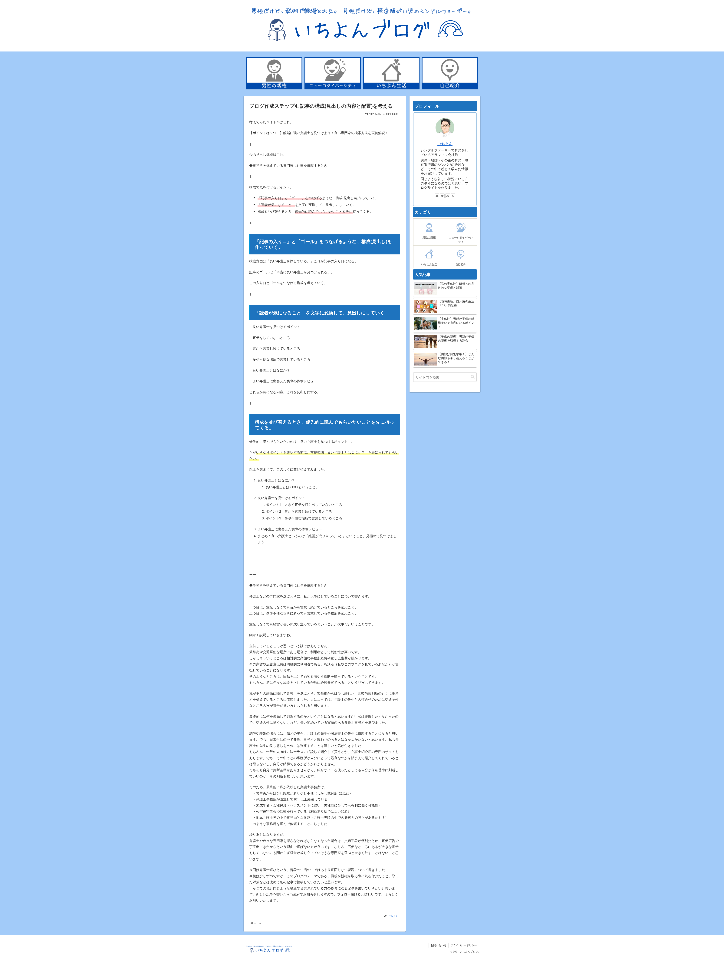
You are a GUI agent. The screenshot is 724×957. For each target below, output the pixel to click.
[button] (472, 377)
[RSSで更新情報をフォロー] (453, 196)
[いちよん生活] (391, 73)
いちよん (444, 143)
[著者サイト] (437, 196)
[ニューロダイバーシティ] (332, 73)
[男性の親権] (274, 73)
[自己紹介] (450, 73)
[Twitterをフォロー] (442, 196)
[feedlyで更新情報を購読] (447, 196)
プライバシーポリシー (463, 945)
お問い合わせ (438, 945)
